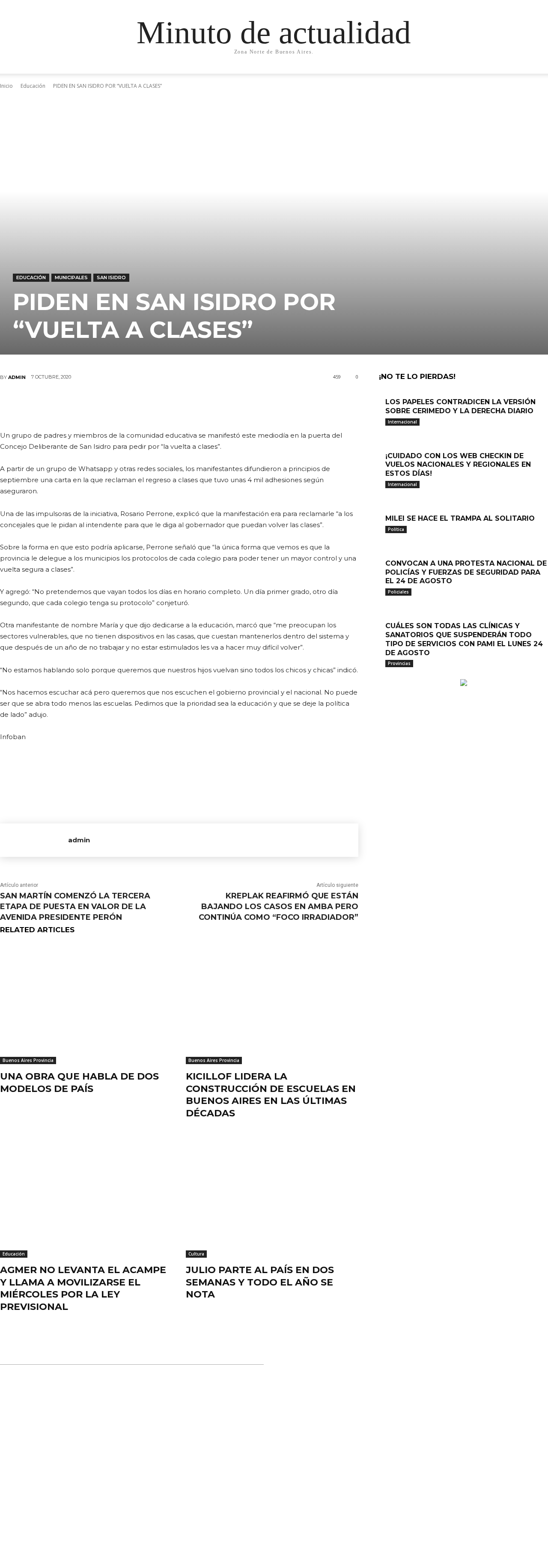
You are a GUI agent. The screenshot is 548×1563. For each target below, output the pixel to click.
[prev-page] (381, 674)
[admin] (34, 840)
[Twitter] (153, 405)
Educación (31, 277)
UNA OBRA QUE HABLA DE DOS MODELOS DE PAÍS (79, 1083)
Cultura (196, 1254)
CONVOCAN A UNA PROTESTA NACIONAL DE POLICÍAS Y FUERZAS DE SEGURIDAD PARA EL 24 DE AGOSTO (466, 572)
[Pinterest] (179, 405)
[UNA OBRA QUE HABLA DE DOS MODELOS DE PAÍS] (86, 1004)
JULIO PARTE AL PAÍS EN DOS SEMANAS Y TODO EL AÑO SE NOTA (260, 1282)
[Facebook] (127, 405)
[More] (230, 405)
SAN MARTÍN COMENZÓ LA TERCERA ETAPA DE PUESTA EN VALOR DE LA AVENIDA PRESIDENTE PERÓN (75, 906)
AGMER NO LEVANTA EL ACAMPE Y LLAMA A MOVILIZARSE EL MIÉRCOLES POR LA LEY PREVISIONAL (83, 1288)
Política (396, 529)
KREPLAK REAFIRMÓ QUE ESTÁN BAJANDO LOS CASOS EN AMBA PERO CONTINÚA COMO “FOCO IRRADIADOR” (278, 906)
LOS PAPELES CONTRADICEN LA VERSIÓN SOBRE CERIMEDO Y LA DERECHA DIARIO (460, 406)
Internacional (402, 422)
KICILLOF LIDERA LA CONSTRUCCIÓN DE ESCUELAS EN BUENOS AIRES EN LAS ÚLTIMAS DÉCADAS (271, 1095)
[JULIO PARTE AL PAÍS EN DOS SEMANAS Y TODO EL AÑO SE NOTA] (272, 1197)
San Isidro (111, 277)
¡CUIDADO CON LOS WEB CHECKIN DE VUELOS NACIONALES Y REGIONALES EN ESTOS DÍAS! (458, 465)
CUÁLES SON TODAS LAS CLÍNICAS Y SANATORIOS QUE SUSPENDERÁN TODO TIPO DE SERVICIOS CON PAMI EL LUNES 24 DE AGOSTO (464, 639)
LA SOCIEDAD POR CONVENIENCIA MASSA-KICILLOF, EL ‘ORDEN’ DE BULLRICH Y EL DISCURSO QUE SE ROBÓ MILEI (274, 1462)
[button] (492, 76)
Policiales (398, 592)
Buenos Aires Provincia (28, 1060)
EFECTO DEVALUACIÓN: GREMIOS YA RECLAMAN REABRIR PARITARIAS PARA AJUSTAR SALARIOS (266, 1511)
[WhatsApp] (204, 405)
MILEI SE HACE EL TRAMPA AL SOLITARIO (460, 518)
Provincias (399, 663)
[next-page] (386, 674)
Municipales (71, 277)
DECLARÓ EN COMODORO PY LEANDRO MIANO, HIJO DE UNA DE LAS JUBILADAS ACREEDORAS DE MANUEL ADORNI (269, 1414)
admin (17, 377)
